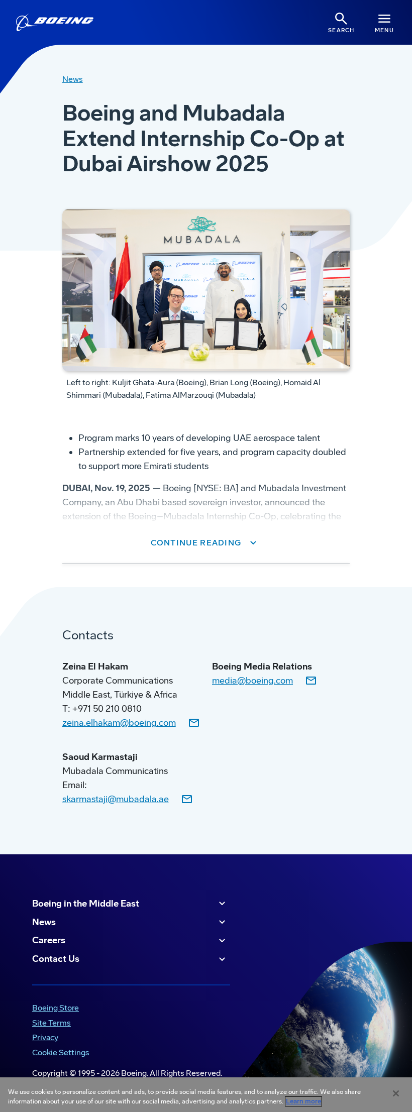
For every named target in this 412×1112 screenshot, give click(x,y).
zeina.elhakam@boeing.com (119, 722)
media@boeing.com (252, 680)
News (44, 922)
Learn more (303, 1101)
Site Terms (49, 1024)
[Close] (396, 1093)
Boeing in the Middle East (85, 903)
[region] (206, 1094)
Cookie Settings (60, 1052)
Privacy (43, 1038)
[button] (206, 543)
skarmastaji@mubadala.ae (115, 799)
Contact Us (55, 958)
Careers (48, 940)
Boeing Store (53, 1009)
